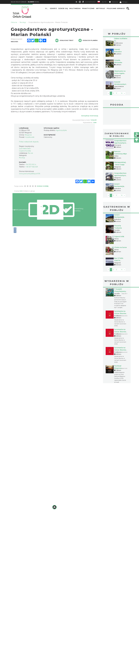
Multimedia (75, 8)
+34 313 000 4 (30, 164)
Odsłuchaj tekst (66, 40)
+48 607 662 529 (31, 167)
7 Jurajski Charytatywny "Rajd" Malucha (120, 291)
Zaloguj (124, 2)
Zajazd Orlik (119, 237)
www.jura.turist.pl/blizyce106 (29, 174)
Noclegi (22, 158)
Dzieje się (63, 8)
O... (46, 8)
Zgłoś (93, 120)
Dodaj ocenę (42, 186)
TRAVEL (33, 2)
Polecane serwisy (116, 8)
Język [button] (104, 2)
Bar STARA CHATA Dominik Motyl (120, 260)
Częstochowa (117, 116)
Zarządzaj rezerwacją (89, 116)
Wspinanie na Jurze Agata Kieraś (119, 73)
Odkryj (53, 8)
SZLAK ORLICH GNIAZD (18, 2)
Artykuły (100, 8)
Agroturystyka (61, 130)
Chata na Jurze (120, 247)
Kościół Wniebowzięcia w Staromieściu (120, 84)
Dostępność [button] (90, 2)
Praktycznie (88, 8)
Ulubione (114, 2)
